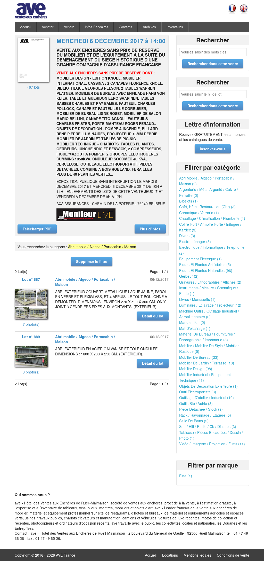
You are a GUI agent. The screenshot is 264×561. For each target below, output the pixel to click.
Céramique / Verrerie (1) (199, 212)
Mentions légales (197, 555)
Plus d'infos (150, 228)
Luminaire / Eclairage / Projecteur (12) (210, 305)
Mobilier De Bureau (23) (198, 357)
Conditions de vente (233, 555)
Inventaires (175, 26)
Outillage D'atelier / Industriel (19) (206, 397)
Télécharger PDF (37, 228)
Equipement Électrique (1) (200, 258)
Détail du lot (152, 315)
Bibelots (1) (188, 201)
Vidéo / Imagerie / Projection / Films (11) (212, 443)
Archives (149, 26)
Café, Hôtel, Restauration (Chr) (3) (207, 206)
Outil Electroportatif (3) (197, 391)
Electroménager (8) (195, 241)
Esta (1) (185, 475)
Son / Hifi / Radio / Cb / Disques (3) (207, 426)
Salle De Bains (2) (194, 420)
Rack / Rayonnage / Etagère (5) (205, 415)
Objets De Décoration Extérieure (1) (208, 386)
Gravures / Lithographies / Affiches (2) (210, 282)
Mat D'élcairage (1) (194, 328)
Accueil (25, 26)
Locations (170, 555)
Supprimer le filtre (91, 261)
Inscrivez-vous (213, 148)
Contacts (125, 26)
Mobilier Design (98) (195, 368)
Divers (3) (187, 235)
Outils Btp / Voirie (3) (196, 403)
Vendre (69, 26)
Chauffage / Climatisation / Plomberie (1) (212, 218)
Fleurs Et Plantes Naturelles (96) (205, 270)
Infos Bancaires (96, 26)
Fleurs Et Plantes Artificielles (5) (205, 264)
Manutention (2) (192, 322)
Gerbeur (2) (189, 276)
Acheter (47, 26)
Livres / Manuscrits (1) (197, 299)
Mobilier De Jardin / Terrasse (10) (206, 362)
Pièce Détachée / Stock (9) (201, 409)
